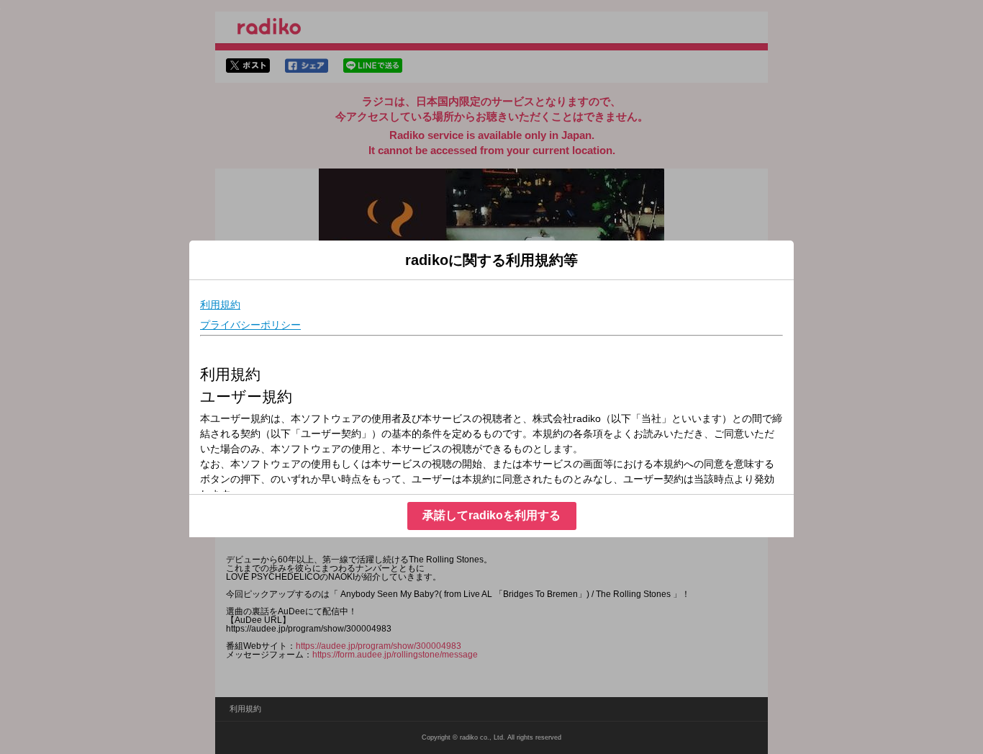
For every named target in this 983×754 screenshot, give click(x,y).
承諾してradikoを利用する (491, 515)
